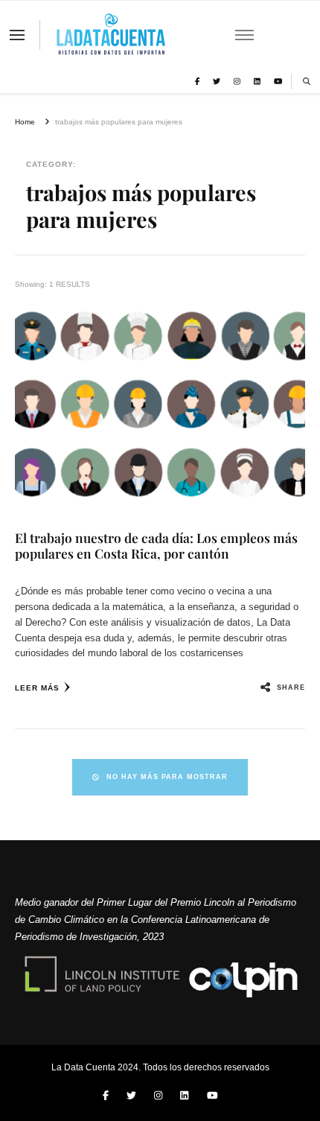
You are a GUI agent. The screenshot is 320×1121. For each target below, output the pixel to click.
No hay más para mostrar (167, 777)
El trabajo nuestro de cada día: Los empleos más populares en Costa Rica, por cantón (156, 545)
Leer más (37, 688)
